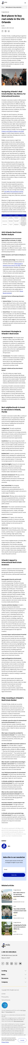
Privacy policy (5, 997)
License (3, 993)
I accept (22, 1040)
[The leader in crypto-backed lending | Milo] (4, 2)
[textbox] (14, 869)
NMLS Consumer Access (18, 1021)
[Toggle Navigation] (25, 3)
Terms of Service (6, 1000)
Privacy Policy (5, 1042)
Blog (3, 7)
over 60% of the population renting (13, 191)
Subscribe (14, 875)
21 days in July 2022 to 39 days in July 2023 (13, 131)
